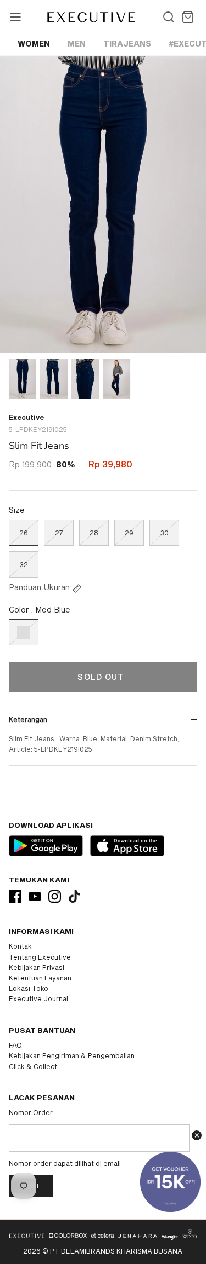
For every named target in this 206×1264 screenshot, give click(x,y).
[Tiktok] (74, 896)
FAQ (15, 1045)
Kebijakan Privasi (36, 967)
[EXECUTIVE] (90, 17)
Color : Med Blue (39, 609)
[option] (103, 204)
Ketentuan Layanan (40, 978)
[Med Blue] (23, 632)
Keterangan (28, 719)
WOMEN (34, 43)
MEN (77, 43)
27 (59, 532)
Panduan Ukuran (40, 587)
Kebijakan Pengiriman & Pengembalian (72, 1055)
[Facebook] (15, 896)
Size (17, 510)
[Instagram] (54, 896)
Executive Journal (38, 998)
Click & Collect (33, 1066)
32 (24, 564)
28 (94, 532)
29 (129, 532)
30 (164, 532)
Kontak (20, 946)
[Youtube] (35, 896)
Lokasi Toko (28, 988)
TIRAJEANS (127, 43)
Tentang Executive (40, 957)
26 (23, 532)
